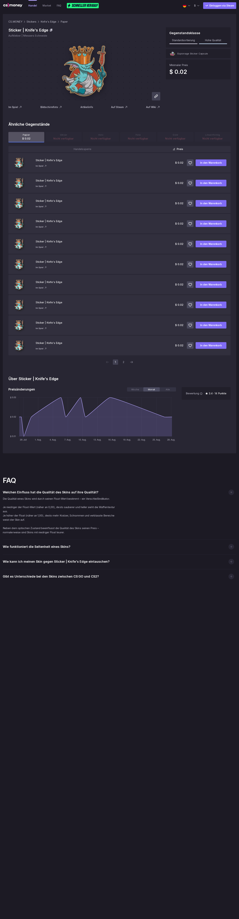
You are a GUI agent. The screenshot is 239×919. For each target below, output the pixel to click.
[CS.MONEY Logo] (12, 5)
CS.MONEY (15, 21)
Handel (32, 5)
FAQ (59, 5)
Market (47, 5)
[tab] (135, 389)
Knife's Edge (48, 21)
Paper (64, 21)
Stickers (32, 21)
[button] (231, 492)
